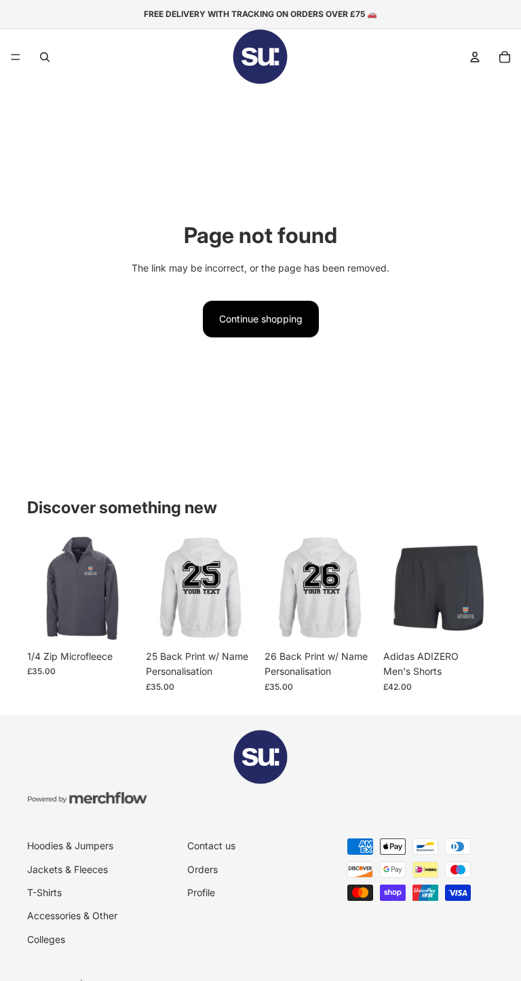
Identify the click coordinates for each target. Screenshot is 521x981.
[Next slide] (241, 588)
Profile (201, 892)
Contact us (211, 845)
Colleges (46, 939)
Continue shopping (261, 319)
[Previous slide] (161, 588)
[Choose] (116, 622)
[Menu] (15, 57)
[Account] (475, 57)
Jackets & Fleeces (67, 869)
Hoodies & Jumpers (70, 845)
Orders (202, 869)
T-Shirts (44, 892)
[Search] (45, 57)
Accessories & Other (72, 915)
